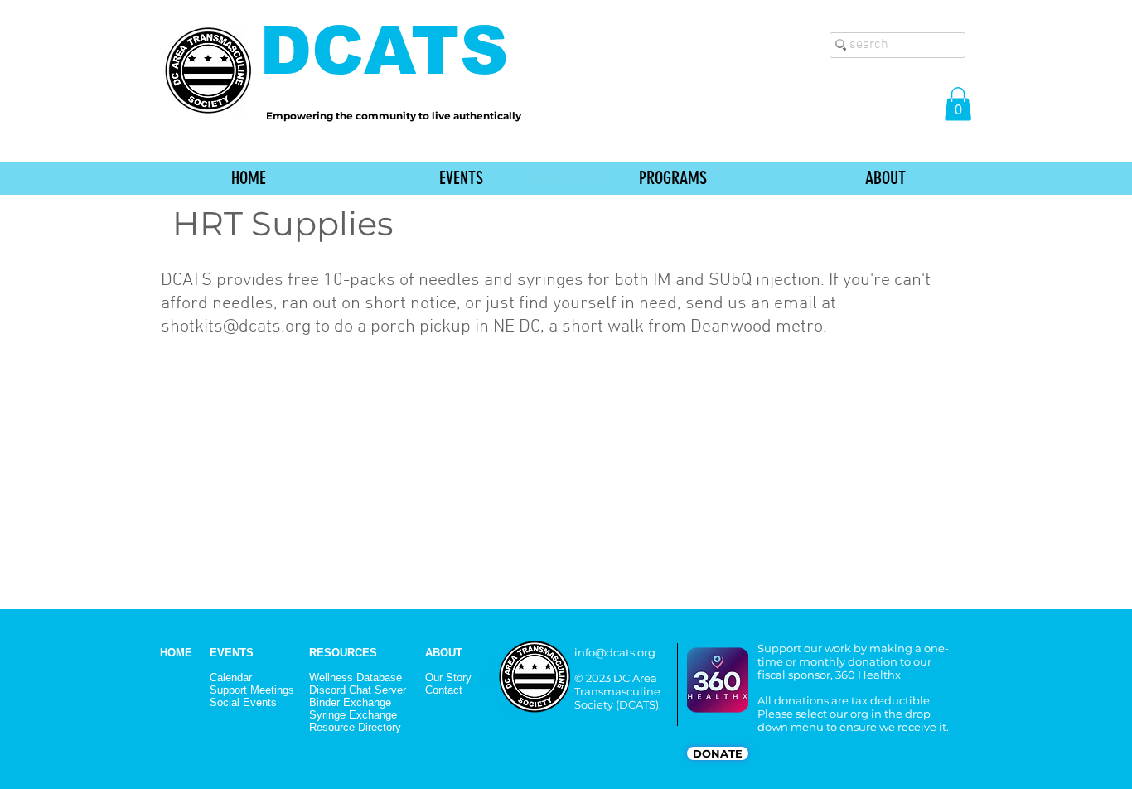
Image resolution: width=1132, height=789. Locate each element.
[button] (958, 104)
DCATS (384, 50)
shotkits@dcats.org (236, 327)
